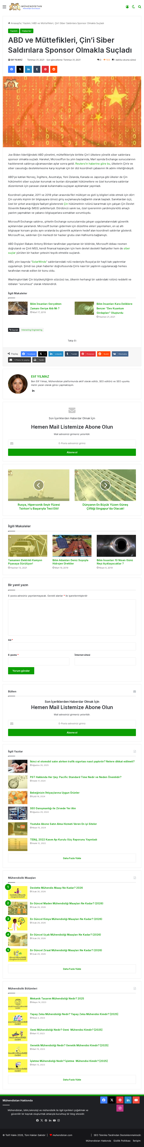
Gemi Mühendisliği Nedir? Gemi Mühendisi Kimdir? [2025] (66, 1029)
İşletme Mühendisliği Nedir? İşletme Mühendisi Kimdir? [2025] (69, 1060)
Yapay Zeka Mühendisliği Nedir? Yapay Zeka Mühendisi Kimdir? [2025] (74, 1014)
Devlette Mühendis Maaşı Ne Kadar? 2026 (56, 887)
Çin (66, 203)
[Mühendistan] (25, 6)
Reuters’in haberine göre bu (92, 163)
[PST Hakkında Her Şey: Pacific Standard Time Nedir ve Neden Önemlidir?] (17, 782)
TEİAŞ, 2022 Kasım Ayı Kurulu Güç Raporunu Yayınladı (63, 839)
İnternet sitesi (82, 654)
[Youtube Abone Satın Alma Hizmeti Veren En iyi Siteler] (17, 828)
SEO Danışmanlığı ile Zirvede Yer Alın (53, 808)
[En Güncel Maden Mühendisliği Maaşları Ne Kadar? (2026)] (17, 908)
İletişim (136, 1140)
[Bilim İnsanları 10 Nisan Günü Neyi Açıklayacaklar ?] (116, 546)
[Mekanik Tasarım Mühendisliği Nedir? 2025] (17, 1003)
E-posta (13, 654)
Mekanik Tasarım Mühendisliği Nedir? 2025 (57, 998)
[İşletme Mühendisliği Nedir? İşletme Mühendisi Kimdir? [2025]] (17, 1065)
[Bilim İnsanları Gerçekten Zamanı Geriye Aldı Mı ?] (18, 308)
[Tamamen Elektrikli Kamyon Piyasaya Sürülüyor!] (27, 546)
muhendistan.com (62, 1135)
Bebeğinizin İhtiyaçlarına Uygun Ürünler (55, 792)
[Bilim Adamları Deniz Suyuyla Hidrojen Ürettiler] (72, 546)
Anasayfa (15, 23)
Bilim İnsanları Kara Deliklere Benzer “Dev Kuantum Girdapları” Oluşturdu (114, 308)
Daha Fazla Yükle (72, 858)
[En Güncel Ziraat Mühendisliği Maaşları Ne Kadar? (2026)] (17, 955)
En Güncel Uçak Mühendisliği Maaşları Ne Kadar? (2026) (65, 934)
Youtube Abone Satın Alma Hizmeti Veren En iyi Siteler (63, 823)
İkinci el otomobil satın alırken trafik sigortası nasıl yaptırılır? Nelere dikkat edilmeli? (82, 761)
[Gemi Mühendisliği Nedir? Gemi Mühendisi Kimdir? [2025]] (17, 1034)
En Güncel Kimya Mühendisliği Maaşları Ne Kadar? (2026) (66, 918)
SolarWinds (39, 261)
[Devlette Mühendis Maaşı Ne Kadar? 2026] (17, 892)
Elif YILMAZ (16, 59)
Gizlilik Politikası (121, 1140)
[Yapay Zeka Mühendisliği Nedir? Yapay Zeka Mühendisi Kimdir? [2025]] (17, 1019)
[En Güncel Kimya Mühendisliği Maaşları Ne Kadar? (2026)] (17, 923)
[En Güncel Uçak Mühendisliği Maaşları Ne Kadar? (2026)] (17, 939)
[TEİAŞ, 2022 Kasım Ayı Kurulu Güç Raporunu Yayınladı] (17, 844)
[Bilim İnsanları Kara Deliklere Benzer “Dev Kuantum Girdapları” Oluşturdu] (84, 308)
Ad (10, 640)
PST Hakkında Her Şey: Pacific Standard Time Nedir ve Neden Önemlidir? (75, 777)
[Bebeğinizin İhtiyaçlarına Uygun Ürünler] (17, 797)
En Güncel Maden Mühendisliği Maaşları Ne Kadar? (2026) (66, 903)
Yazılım (26, 23)
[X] (42, 1120)
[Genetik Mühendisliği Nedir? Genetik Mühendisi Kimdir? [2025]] (17, 1050)
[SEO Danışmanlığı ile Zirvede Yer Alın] (17, 813)
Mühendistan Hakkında (98, 1140)
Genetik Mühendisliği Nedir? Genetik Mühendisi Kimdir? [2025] (69, 1045)
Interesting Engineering (31, 330)
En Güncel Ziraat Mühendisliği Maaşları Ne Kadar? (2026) (66, 950)
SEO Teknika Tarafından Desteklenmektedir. (117, 1135)
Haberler (26, 30)
